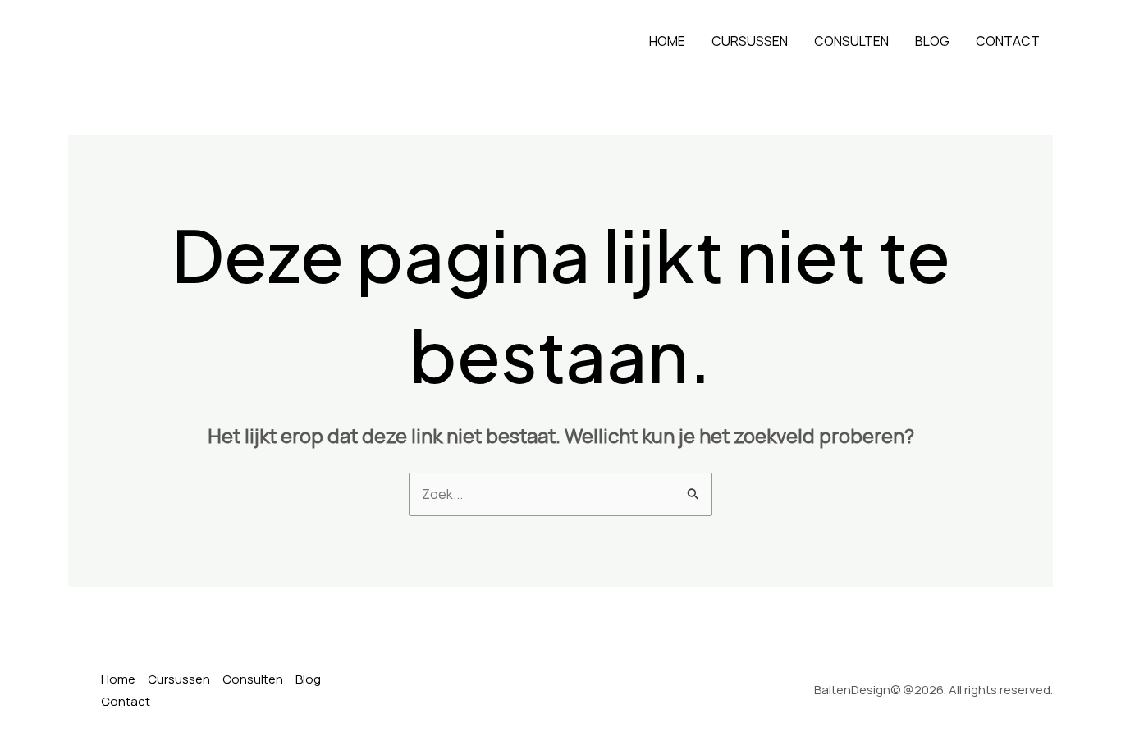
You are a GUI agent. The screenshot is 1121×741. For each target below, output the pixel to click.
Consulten (851, 41)
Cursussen (749, 41)
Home (667, 41)
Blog (932, 41)
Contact (1008, 41)
